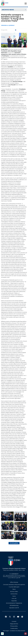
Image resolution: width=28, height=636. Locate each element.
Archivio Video (14, 591)
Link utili (14, 598)
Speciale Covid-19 (14, 607)
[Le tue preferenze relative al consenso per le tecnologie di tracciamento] (2, 633)
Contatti (14, 621)
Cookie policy (14, 628)
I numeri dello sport (14, 587)
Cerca (14, 596)
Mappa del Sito (14, 623)
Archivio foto (14, 593)
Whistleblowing (14, 605)
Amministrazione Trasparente (14, 603)
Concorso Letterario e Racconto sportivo (14, 584)
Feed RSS (14, 600)
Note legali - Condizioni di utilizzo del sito (14, 630)
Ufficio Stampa (14, 582)
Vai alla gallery (14, 543)
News (14, 589)
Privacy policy (14, 626)
